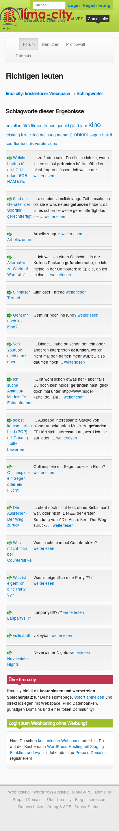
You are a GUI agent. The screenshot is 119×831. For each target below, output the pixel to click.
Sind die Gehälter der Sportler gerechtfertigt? (20, 207)
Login (74, 5)
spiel (107, 134)
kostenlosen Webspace (59, 740)
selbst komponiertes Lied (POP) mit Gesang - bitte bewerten (19, 434)
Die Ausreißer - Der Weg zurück (17, 516)
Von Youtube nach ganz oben (16, 352)
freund (49, 125)
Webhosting (19, 792)
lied (35, 135)
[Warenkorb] (15, 25)
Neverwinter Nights (18, 661)
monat (62, 135)
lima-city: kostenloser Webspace (38, 93)
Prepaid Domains (91, 752)
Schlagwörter (90, 93)
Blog (79, 799)
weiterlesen (44, 175)
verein (40, 143)
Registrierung (96, 5)
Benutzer (50, 44)
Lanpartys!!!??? (21, 618)
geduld (63, 125)
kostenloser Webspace (23, 9)
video (52, 143)
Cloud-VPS (73, 18)
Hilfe (7, 28)
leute (26, 134)
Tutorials (23, 56)
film (26, 125)
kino (94, 124)
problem (79, 134)
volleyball (21, 635)
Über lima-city (59, 799)
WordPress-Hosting (20, 18)
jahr (83, 125)
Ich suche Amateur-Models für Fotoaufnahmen (21, 390)
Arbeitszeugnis (20, 239)
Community (98, 18)
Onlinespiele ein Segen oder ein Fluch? (18, 481)
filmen (36, 125)
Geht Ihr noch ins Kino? (17, 321)
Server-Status (87, 806)
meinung (48, 135)
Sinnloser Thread (18, 294)
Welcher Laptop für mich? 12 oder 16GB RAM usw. (17, 169)
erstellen (13, 125)
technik (27, 143)
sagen (95, 135)
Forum (29, 44)
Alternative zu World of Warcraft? (17, 268)
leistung (13, 135)
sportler (13, 143)
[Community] (15, 41)
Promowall (75, 44)
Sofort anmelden (89, 697)
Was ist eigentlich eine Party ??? (16, 586)
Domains (51, 18)
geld (74, 125)
